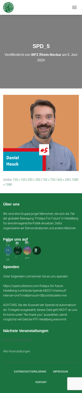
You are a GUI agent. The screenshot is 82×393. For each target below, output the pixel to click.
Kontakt (41, 382)
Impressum (60, 371)
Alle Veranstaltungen (16, 351)
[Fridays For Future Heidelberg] (10, 7)
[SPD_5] (41, 132)
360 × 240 (63, 179)
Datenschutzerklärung (30, 371)
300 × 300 (34, 179)
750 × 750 (48, 179)
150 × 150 (19, 179)
